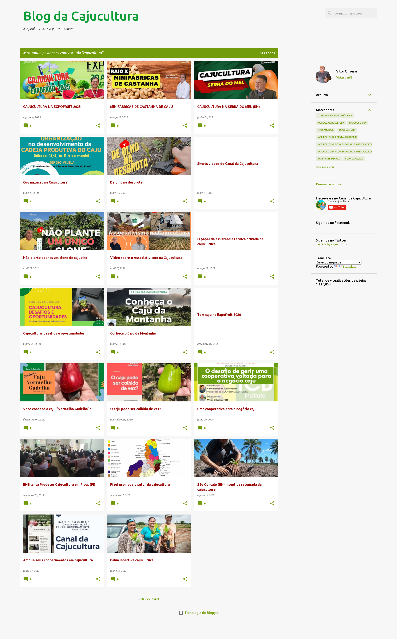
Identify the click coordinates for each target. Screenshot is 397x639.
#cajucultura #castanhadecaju (337, 137)
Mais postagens (149, 598)
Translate (349, 266)
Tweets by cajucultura (331, 244)
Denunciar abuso (328, 184)
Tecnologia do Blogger (201, 613)
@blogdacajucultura (331, 123)
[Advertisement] (294, 123)
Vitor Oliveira (346, 71)
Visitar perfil (344, 77)
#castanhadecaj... (329, 158)
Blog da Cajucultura (81, 15)
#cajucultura (346, 130)
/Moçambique (326, 130)
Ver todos (268, 53)
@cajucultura (357, 123)
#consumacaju (354, 158)
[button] (98, 126)
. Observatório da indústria (335, 115)
